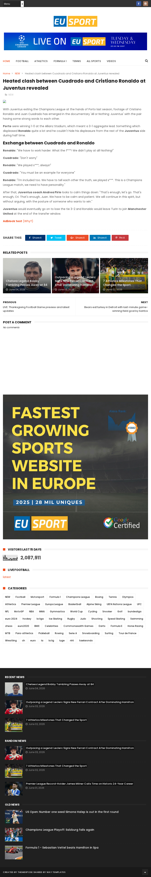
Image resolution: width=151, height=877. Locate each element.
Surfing (109, 633)
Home (6, 61)
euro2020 (23, 626)
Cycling (92, 611)
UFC (139, 604)
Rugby (71, 618)
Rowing (59, 633)
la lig (51, 640)
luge (62, 640)
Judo (83, 618)
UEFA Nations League (119, 604)
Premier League (30, 604)
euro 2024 (11, 618)
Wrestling (11, 640)
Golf (119, 611)
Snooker (107, 611)
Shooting (96, 618)
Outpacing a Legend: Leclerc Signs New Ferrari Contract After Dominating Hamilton (75, 281)
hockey (27, 618)
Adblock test (12, 221)
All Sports (94, 61)
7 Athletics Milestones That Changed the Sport (122, 283)
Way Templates (56, 872)
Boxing (99, 597)
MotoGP (19, 611)
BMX (37, 626)
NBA (31, 611)
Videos (111, 61)
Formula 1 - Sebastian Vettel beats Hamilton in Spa (62, 848)
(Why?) (28, 221)
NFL (7, 611)
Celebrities (51, 626)
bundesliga (134, 611)
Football (22, 61)
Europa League (54, 604)
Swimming (136, 618)
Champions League (78, 597)
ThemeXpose (25, 872)
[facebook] (138, 3)
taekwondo (86, 640)
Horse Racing (135, 626)
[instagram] (145, 3)
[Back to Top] (145, 872)
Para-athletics (24, 633)
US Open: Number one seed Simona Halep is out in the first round (72, 812)
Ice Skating (55, 618)
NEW (17, 73)
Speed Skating (116, 618)
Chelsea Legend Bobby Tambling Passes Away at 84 (26, 283)
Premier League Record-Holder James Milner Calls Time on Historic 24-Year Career (79, 784)
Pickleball (44, 633)
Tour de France (127, 633)
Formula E (116, 626)
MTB (7, 633)
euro (33, 640)
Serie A (73, 633)
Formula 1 (60, 61)
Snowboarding (90, 633)
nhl (72, 640)
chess (8, 626)
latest (7, 577)
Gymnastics (57, 611)
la (42, 640)
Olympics (128, 597)
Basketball (74, 604)
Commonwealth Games (78, 626)
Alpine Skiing (94, 604)
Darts (102, 626)
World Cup (76, 611)
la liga (40, 618)
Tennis (76, 61)
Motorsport (37, 597)
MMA (42, 611)
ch (23, 640)
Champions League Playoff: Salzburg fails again (60, 830)
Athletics (41, 61)
